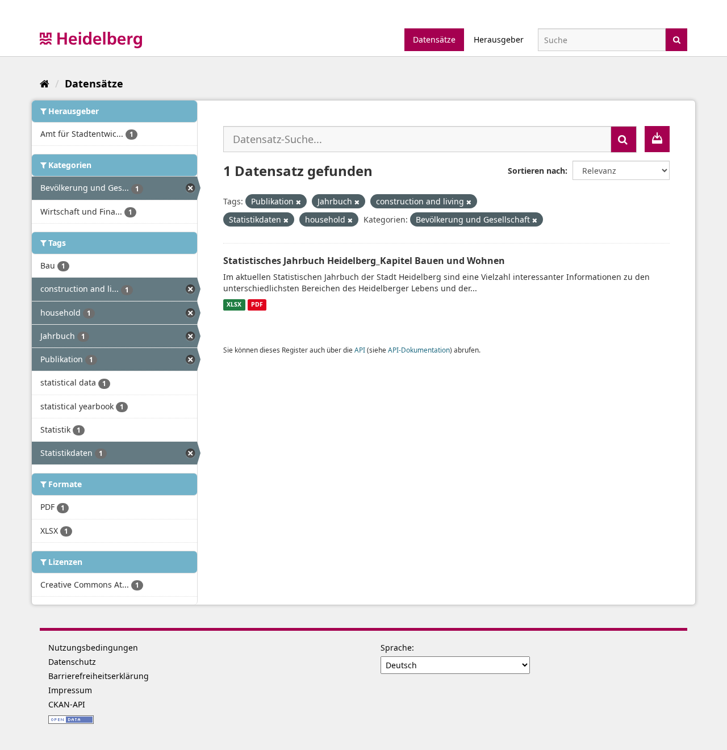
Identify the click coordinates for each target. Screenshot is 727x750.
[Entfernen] (298, 202)
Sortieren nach (536, 170)
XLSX (234, 305)
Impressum (70, 690)
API (359, 349)
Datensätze (434, 39)
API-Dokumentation (419, 349)
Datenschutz (72, 661)
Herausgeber (499, 39)
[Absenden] (677, 39)
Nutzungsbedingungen (93, 647)
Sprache (396, 647)
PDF (257, 305)
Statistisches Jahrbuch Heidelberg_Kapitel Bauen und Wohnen (364, 260)
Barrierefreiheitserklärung (98, 676)
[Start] (44, 83)
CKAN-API (66, 704)
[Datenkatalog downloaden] (657, 139)
